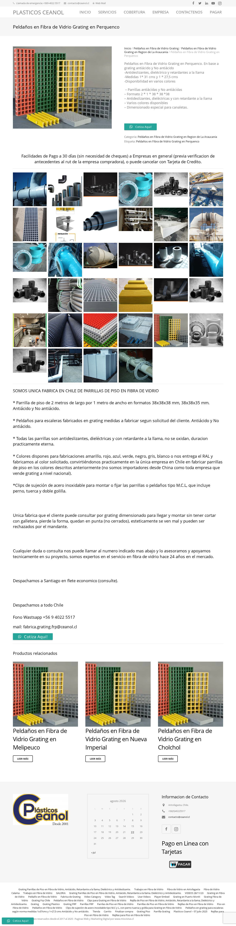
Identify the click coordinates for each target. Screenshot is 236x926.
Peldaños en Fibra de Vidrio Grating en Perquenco (167, 141)
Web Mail (101, 3)
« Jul (93, 852)
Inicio (127, 48)
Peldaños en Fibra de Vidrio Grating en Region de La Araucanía (177, 137)
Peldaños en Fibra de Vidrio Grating (156, 48)
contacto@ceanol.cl (78, 3)
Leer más (22, 758)
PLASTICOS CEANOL (38, 12)
